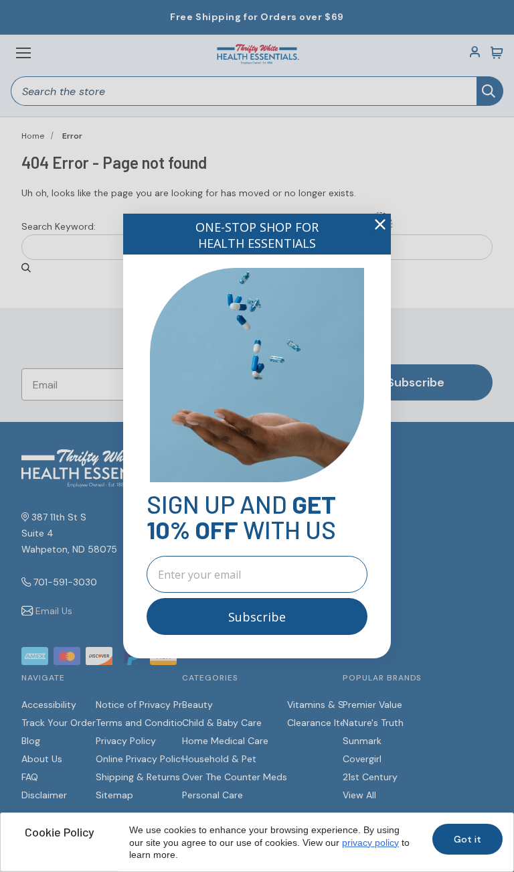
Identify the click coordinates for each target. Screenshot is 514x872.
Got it (467, 839)
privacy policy (370, 842)
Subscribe (257, 617)
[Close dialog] (380, 224)
